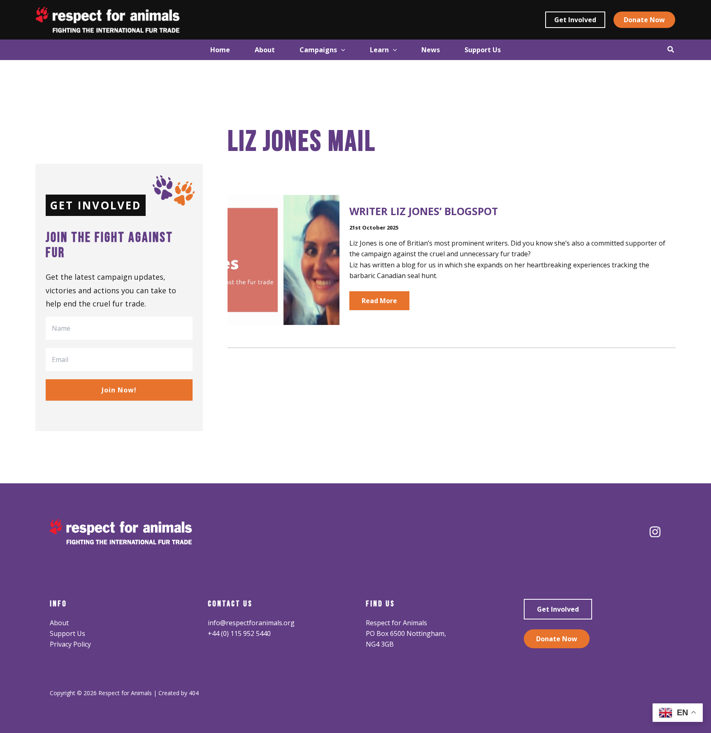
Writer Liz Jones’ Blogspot (423, 211)
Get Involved (558, 609)
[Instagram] (655, 532)
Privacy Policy (70, 644)
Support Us (67, 633)
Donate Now (556, 638)
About (59, 622)
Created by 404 (178, 693)
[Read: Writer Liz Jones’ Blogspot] (283, 259)
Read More (379, 303)
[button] (575, 20)
